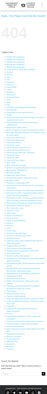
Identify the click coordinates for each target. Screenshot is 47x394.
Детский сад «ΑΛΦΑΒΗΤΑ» (17, 170)
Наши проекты (12, 218)
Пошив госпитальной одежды (18, 256)
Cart (8, 77)
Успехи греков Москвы (15, 326)
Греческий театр (13, 155)
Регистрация (12, 291)
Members (10, 92)
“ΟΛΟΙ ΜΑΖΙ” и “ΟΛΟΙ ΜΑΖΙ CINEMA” (21, 69)
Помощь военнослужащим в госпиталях (22, 251)
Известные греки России (16, 175)
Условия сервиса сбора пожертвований (22, 324)
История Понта (13, 180)
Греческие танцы (13, 145)
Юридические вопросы (16, 334)
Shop (9, 100)
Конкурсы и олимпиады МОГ (18, 183)
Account (10, 72)
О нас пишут (12, 231)
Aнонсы (10, 75)
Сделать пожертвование (16, 296)
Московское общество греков (18, 205)
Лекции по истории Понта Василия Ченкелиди (25, 190)
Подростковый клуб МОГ (16, 246)
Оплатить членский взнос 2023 (19, 236)
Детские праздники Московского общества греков (26, 168)
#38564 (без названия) (16, 59)
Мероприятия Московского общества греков (24, 203)
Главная (10, 349)
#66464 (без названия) (16, 67)
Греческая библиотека (15, 140)
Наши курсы (11, 213)
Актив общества (13, 339)
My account (11, 95)
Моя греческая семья (15, 208)
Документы (11, 344)
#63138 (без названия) (16, 64)
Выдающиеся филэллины (17, 127)
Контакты (10, 346)
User (8, 105)
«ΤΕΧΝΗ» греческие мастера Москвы (21, 107)
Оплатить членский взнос (17, 233)
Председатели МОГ (14, 276)
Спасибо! (10, 306)
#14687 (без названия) (16, 57)
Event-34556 (11, 87)
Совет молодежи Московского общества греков (25, 299)
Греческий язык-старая (16, 160)
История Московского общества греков (22, 178)
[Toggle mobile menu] (42, 3)
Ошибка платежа (13, 238)
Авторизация (12, 110)
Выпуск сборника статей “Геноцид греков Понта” (26, 130)
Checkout (10, 82)
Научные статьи (13, 210)
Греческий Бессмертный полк (18, 148)
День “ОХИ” (11, 163)
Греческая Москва (14, 142)
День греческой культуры (16, 165)
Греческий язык (13, 158)
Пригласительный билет (16, 278)
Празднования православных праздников (23, 273)
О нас (9, 228)
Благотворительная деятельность (20, 112)
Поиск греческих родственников (19, 248)
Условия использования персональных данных (25, 321)
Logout (9, 90)
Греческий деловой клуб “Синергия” (21, 153)
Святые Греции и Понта (16, 294)
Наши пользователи (14, 215)
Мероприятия (12, 341)
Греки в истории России (16, 137)
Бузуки (9, 115)
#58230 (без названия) (16, 62)
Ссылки (10, 314)
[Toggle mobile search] (42, 6)
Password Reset (13, 97)
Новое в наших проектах (16, 221)
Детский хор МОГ (13, 173)
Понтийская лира (13, 253)
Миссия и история (14, 336)
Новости (10, 223)
